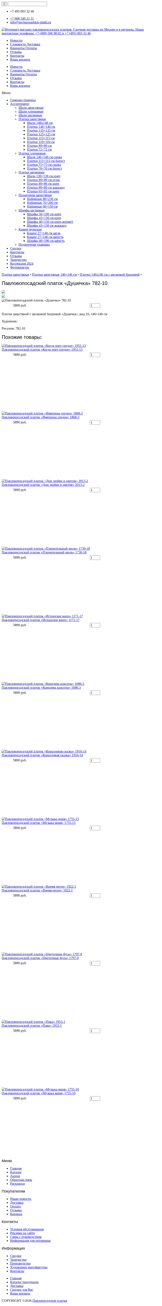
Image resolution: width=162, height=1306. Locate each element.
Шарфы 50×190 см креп (44, 214)
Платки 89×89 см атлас (43, 180)
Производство (20, 1263)
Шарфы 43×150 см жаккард (46, 225)
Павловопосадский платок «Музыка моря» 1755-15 (39, 823)
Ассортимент (19, 104)
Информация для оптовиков (30, 1240)
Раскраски (17, 1183)
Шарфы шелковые (32, 210)
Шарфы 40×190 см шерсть (46, 241)
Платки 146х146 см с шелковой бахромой (110, 274)
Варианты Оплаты (23, 48)
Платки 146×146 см (41, 126)
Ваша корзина (20, 59)
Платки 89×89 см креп (43, 183)
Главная (16, 1168)
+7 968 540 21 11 (22, 18)
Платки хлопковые (32, 153)
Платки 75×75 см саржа (44, 164)
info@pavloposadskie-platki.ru (30, 22)
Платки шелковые (32, 172)
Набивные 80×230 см (42, 199)
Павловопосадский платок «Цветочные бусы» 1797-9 (40, 958)
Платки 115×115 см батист (46, 161)
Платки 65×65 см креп (43, 191)
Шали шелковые (30, 115)
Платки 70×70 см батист (44, 168)
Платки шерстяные (32, 119)
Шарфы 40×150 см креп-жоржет (50, 222)
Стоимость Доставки (25, 44)
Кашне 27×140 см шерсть (45, 237)
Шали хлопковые (31, 111)
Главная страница (23, 100)
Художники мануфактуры (28, 1267)
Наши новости (20, 1199)
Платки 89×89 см (39, 145)
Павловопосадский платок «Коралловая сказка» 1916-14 (42, 755)
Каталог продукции (24, 1282)
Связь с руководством (26, 1237)
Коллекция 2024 (21, 263)
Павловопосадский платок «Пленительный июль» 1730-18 (44, 552)
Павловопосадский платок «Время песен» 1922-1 (37, 890)
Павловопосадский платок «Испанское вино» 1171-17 (41, 620)
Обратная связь (21, 1180)
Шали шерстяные (31, 107)
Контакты (17, 55)
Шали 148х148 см (40, 123)
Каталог (16, 1172)
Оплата (15, 1206)
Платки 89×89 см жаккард (46, 187)
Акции (15, 1176)
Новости (16, 40)
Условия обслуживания (27, 1229)
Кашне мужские (30, 229)
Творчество (18, 260)
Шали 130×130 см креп (43, 176)
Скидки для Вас (21, 1289)
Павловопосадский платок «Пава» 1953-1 (32, 1025)
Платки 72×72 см (39, 149)
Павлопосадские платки (49, 1300)
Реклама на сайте (22, 1233)
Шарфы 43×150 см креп (44, 218)
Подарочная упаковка (34, 244)
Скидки (15, 248)
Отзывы (16, 52)
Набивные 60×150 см (42, 206)
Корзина (16, 1214)
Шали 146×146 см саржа (44, 157)
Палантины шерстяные (35, 195)
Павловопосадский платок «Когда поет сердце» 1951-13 (42, 349)
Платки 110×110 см (41, 142)
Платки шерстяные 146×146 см (54, 274)
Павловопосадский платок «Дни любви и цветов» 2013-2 (43, 485)
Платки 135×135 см (41, 130)
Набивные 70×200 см (42, 202)
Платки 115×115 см (41, 138)
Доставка (16, 1202)
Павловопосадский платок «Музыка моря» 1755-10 (39, 1093)
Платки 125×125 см (41, 134)
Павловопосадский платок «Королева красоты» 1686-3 (41, 687)
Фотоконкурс (19, 267)
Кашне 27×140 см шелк (44, 233)
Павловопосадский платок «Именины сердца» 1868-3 (40, 417)
